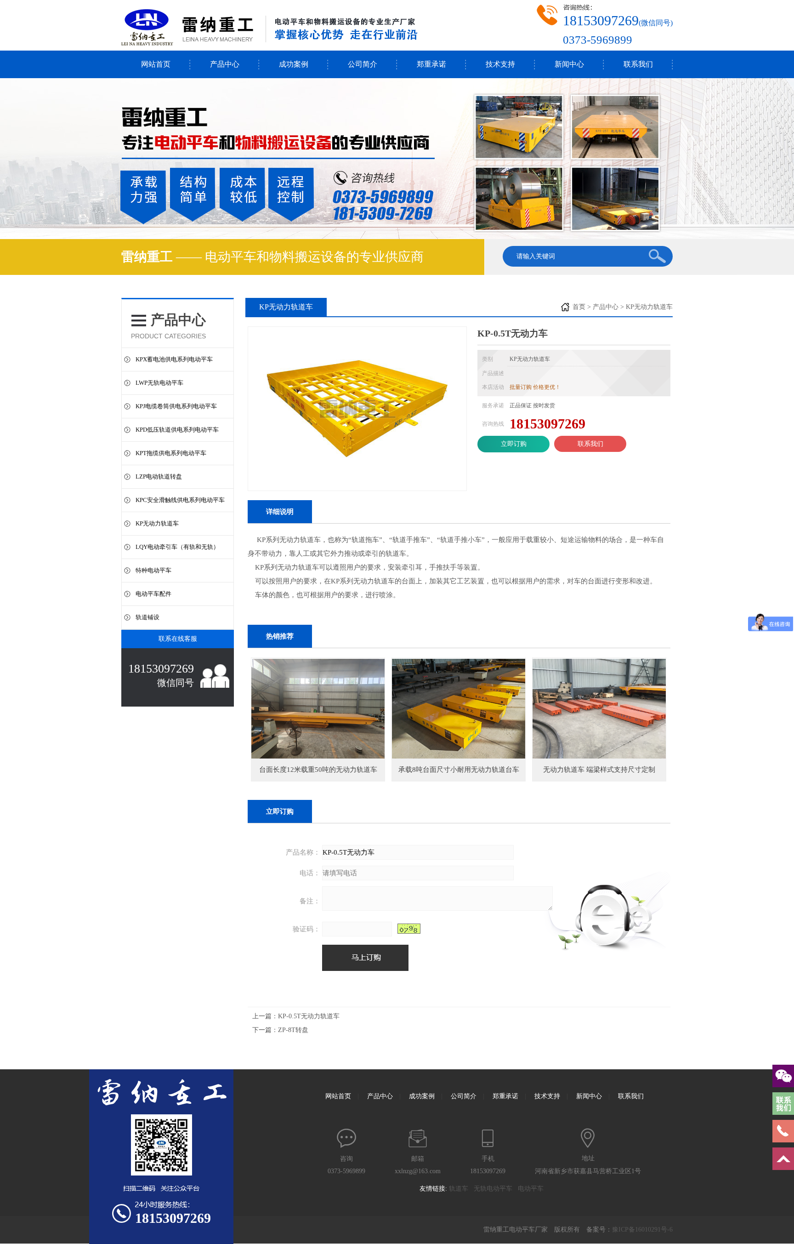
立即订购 (514, 443)
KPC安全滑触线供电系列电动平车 (180, 499)
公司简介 (362, 64)
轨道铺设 (147, 617)
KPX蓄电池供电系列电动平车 (174, 359)
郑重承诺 (431, 64)
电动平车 (533, 1188)
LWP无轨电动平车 (159, 382)
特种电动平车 (153, 570)
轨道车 (461, 1188)
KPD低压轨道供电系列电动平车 (177, 429)
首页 (579, 306)
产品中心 (224, 64)
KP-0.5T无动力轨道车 (309, 1016)
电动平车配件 (153, 593)
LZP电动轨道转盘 (159, 476)
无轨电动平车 (496, 1188)
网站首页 (155, 64)
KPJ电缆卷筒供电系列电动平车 (176, 406)
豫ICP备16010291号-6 (642, 1229)
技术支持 (500, 64)
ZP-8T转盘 (293, 1030)
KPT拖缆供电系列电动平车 (171, 453)
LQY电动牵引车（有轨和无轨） (177, 546)
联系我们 (638, 64)
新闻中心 (569, 64)
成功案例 (293, 64)
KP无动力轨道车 (157, 523)
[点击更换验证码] (408, 929)
